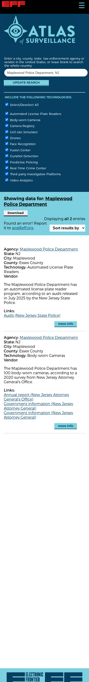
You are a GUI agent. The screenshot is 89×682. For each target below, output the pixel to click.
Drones (15, 138)
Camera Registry (21, 126)
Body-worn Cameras (24, 120)
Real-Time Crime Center (27, 168)
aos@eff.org (22, 227)
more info (65, 324)
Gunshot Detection (23, 156)
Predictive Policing (23, 162)
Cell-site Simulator (23, 132)
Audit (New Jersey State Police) (32, 315)
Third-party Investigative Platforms (35, 174)
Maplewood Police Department (49, 249)
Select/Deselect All (24, 104)
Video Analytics (21, 180)
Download (16, 213)
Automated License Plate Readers (35, 113)
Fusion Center (20, 150)
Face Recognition (22, 144)
